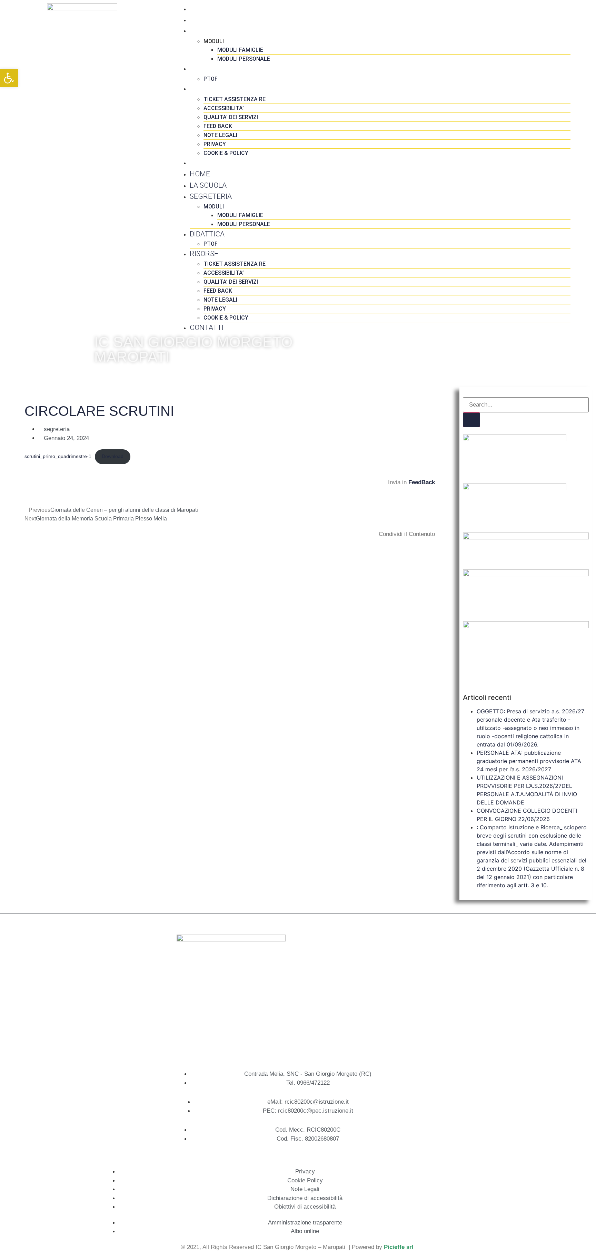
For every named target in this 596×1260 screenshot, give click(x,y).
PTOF (210, 79)
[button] (26, 546)
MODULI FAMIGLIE (240, 50)
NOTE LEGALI (220, 135)
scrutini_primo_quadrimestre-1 (57, 456)
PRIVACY (214, 144)
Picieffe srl (399, 1247)
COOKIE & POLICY (225, 153)
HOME (200, 8)
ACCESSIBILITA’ (223, 108)
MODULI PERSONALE (243, 59)
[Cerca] (471, 420)
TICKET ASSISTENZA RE (234, 99)
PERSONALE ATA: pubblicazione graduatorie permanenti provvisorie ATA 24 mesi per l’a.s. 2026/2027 (529, 761)
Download (112, 456)
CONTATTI (206, 162)
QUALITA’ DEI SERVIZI (230, 117)
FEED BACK (217, 126)
